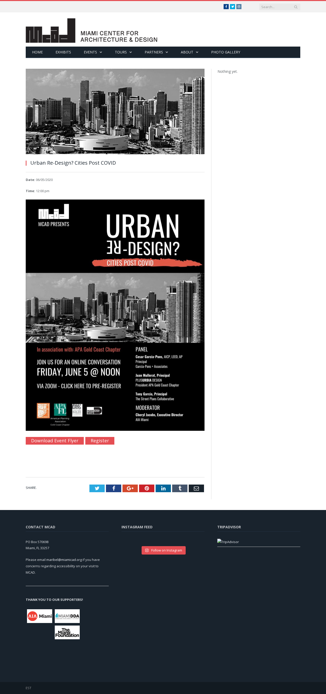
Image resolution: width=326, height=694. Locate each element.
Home (37, 52)
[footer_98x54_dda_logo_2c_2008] (67, 616)
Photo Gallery (225, 52)
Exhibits (63, 52)
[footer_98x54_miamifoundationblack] (67, 632)
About (187, 52)
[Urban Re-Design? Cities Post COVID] (115, 112)
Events (90, 52)
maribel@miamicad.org (64, 559)
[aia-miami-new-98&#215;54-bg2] (39, 616)
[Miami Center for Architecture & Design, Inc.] (91, 29)
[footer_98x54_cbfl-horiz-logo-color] (94, 649)
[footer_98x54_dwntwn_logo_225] (94, 621)
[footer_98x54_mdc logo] (39, 638)
